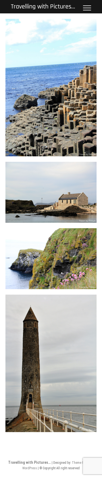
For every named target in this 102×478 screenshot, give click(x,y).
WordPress (29, 468)
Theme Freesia (82, 463)
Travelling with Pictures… (43, 7)
